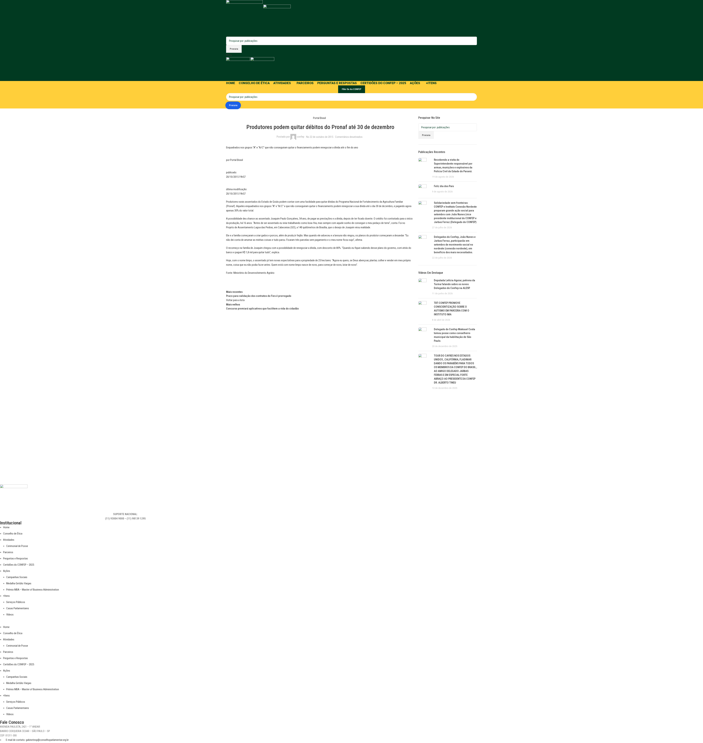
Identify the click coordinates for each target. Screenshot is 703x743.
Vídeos (10, 614)
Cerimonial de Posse (17, 546)
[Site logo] (244, 18)
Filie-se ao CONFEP (351, 89)
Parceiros (8, 552)
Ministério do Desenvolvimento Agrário (253, 272)
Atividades (8, 539)
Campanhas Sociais (16, 577)
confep (300, 136)
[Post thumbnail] (423, 168)
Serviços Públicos (15, 602)
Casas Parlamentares (17, 608)
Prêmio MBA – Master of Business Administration (32, 589)
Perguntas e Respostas (15, 558)
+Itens (6, 596)
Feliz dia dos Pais (444, 186)
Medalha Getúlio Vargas (18, 583)
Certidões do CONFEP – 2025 (18, 564)
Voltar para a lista (235, 300)
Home (6, 527)
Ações (6, 571)
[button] (125, 622)
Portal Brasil (319, 118)
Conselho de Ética (12, 533)
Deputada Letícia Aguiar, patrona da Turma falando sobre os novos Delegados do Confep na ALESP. (454, 284)
